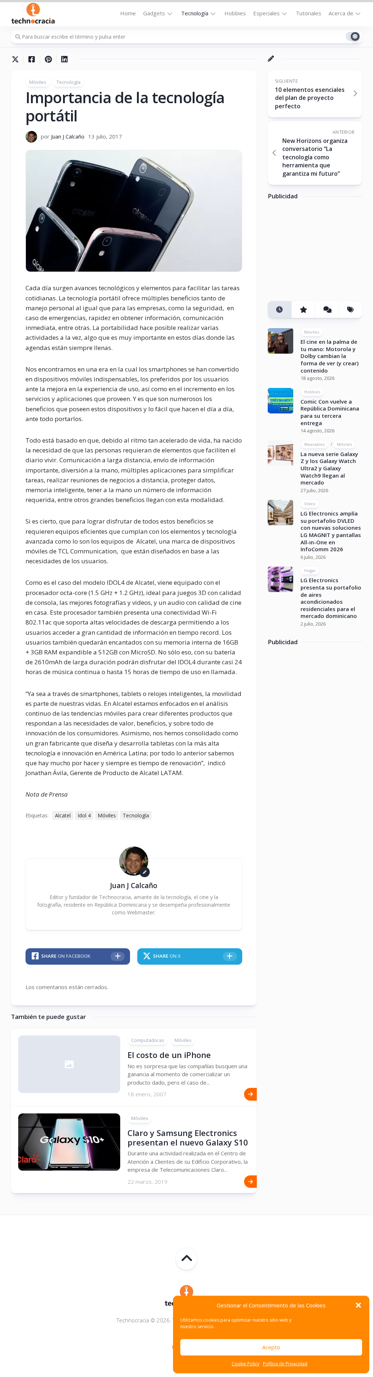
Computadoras (147, 1040)
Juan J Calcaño (68, 136)
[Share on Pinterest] (48, 59)
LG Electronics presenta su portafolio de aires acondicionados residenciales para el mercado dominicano (331, 597)
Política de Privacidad (285, 1364)
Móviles (37, 82)
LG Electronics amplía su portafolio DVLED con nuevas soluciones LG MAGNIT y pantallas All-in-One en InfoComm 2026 (331, 531)
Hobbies (235, 13)
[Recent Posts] (279, 309)
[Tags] (350, 309)
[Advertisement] (320, 253)
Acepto (271, 1347)
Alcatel (63, 815)
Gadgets (154, 13)
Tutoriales (308, 13)
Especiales (266, 13)
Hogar (310, 570)
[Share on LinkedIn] (64, 59)
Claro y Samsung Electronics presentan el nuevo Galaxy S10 (187, 1137)
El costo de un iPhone (169, 1054)
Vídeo (309, 503)
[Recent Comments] (326, 309)
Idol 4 (84, 815)
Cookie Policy (245, 1364)
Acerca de (341, 13)
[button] (358, 1305)
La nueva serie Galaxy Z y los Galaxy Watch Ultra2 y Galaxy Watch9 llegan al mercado (329, 468)
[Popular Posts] (303, 309)
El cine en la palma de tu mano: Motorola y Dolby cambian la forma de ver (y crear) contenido (329, 356)
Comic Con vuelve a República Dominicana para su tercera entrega (330, 412)
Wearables (314, 444)
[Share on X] (17, 59)
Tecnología (194, 13)
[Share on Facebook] (31, 59)
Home (128, 13)
